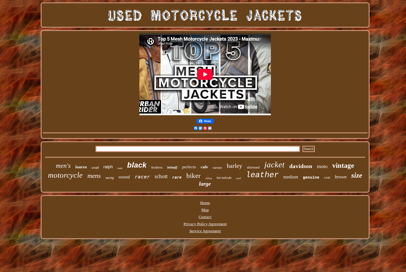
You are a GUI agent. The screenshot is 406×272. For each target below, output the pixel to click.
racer (142, 177)
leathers (157, 167)
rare (177, 177)
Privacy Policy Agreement (205, 224)
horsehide (224, 178)
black (137, 165)
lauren (81, 167)
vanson (217, 167)
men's (63, 165)
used (238, 178)
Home (205, 203)
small (95, 167)
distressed (253, 167)
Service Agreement (205, 231)
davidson (300, 166)
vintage (343, 165)
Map (205, 210)
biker (193, 175)
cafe (204, 167)
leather (262, 175)
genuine (311, 177)
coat (327, 177)
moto (322, 166)
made (119, 168)
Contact (205, 217)
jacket (274, 164)
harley (234, 165)
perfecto (189, 167)
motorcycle (65, 175)
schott (161, 176)
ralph (108, 167)
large (205, 184)
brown (341, 176)
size (356, 175)
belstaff (172, 167)
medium (290, 176)
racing (109, 178)
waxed (124, 176)
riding (208, 178)
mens (94, 175)
